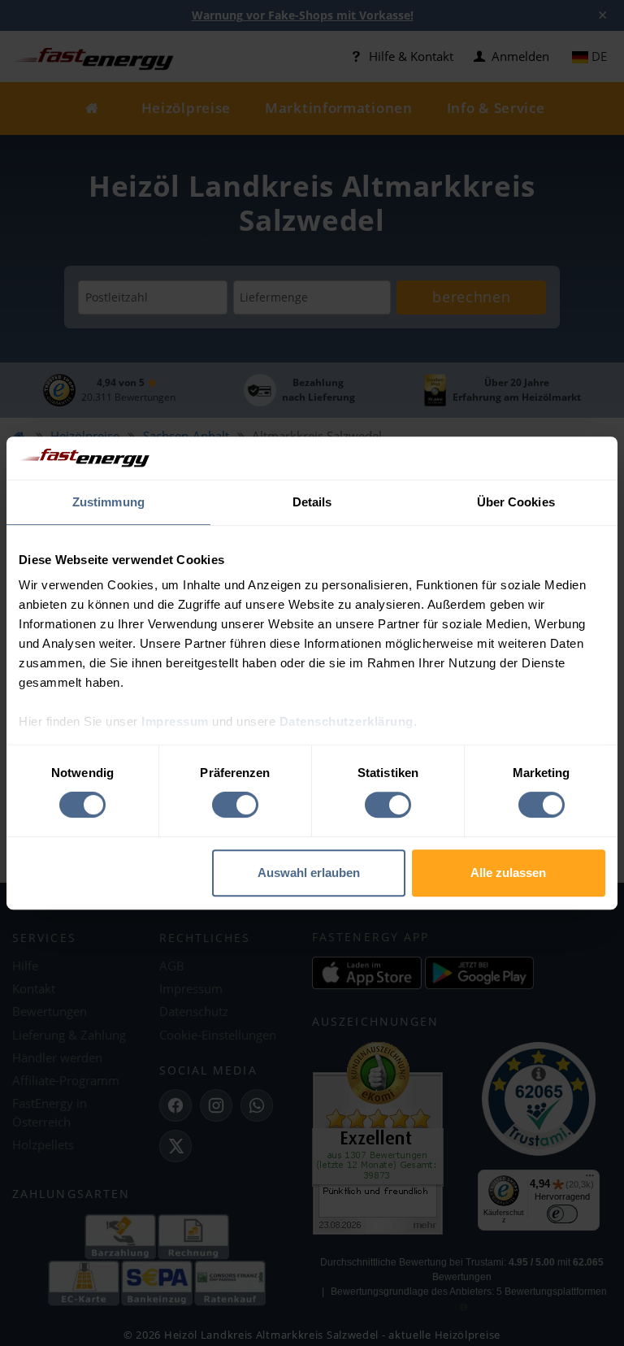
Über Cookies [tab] (516, 502)
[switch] (235, 805)
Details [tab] (312, 502)
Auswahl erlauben (309, 872)
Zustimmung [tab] (108, 502)
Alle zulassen (508, 872)
